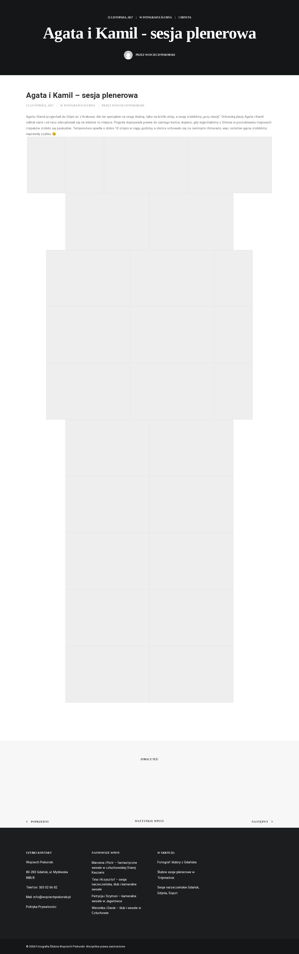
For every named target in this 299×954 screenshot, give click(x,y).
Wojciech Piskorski (160, 54)
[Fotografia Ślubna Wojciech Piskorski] (186, 8)
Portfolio (90, 8)
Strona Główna (59, 8)
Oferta (234, 8)
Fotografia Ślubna (157, 17)
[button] (11, 8)
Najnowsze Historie (125, 8)
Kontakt (255, 8)
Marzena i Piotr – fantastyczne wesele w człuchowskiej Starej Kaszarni (97, 909)
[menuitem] (11, 8)
